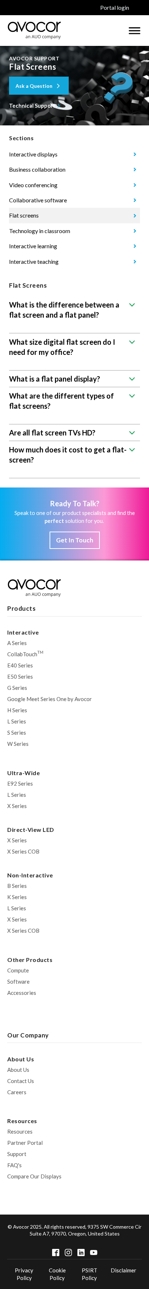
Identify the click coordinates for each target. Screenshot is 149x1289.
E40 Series (20, 665)
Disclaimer (123, 1270)
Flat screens (24, 215)
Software (18, 981)
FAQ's (14, 1165)
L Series (16, 721)
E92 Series (20, 783)
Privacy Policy (24, 1274)
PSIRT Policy (89, 1274)
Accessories (21, 992)
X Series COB (23, 851)
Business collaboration (37, 169)
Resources (20, 1131)
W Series (18, 743)
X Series (17, 806)
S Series (16, 732)
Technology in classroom (39, 230)
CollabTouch (25, 653)
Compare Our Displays (34, 1176)
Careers (16, 1092)
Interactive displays (33, 154)
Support (16, 1154)
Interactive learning (33, 245)
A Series (17, 643)
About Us (18, 1069)
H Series (17, 710)
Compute (18, 970)
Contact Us (20, 1081)
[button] (39, 86)
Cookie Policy (57, 1274)
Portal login (114, 7)
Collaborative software (38, 200)
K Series (17, 897)
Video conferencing (33, 184)
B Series (17, 885)
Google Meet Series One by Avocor (49, 699)
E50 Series (20, 676)
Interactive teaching (34, 261)
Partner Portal (25, 1142)
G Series (17, 687)
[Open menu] (134, 30)
